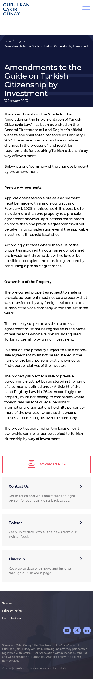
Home (8, 41)
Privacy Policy (12, 610)
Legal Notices (12, 618)
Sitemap (8, 603)
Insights (20, 41)
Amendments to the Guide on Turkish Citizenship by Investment (46, 46)
